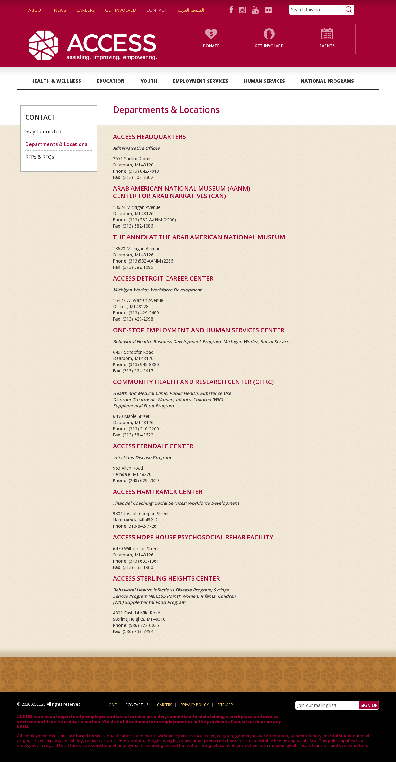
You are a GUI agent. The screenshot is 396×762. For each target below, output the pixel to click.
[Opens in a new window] (232, 9)
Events (327, 45)
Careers (85, 10)
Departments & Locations (56, 144)
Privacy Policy (195, 704)
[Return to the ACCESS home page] (92, 45)
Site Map (225, 704)
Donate (211, 45)
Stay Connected (43, 131)
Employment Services (200, 81)
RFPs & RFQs (39, 156)
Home (111, 704)
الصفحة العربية (190, 10)
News (60, 10)
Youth (148, 81)
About (36, 10)
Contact (156, 10)
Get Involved (120, 10)
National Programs (327, 81)
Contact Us (136, 704)
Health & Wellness (56, 81)
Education (111, 81)
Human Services (264, 81)
